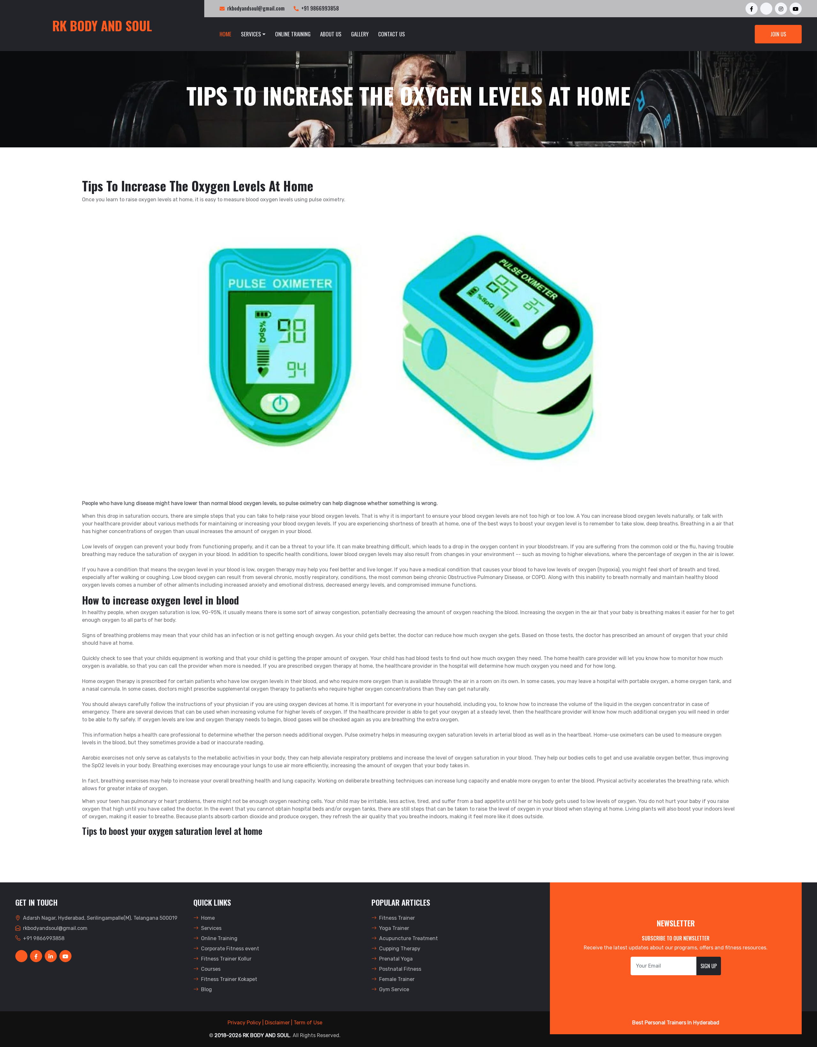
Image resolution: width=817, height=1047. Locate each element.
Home (225, 34)
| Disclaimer (276, 1023)
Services (211, 928)
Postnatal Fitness (400, 969)
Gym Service (394, 989)
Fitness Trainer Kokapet (229, 979)
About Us (330, 34)
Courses (211, 969)
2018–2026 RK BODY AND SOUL (252, 1035)
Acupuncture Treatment (408, 938)
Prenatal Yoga (396, 959)
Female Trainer (397, 979)
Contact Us (391, 34)
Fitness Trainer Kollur (226, 959)
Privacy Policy (244, 1023)
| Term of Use (306, 1023)
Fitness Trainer (397, 918)
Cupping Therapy (399, 949)
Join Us (778, 34)
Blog (206, 989)
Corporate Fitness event (230, 949)
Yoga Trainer (394, 928)
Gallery (360, 34)
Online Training (293, 34)
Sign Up (709, 966)
